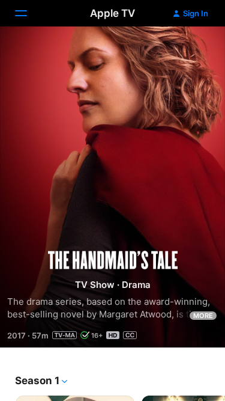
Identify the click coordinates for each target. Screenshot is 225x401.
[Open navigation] (28, 13)
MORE (203, 315)
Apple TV (112, 13)
